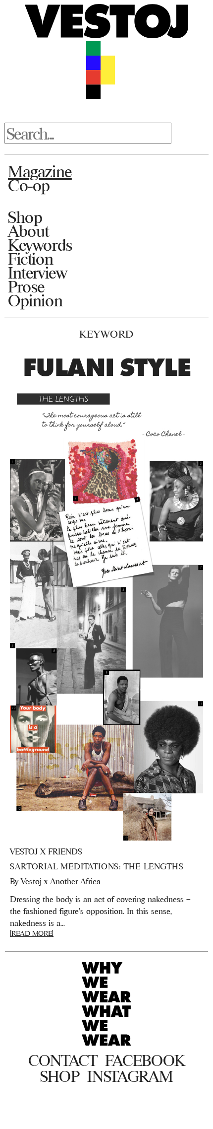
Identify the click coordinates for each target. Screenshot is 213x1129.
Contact (62, 1060)
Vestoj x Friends (46, 851)
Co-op (29, 185)
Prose (26, 286)
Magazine (40, 171)
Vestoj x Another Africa (61, 881)
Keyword (106, 334)
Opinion (35, 300)
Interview (37, 273)
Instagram (130, 1076)
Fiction (30, 259)
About (28, 231)
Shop (25, 217)
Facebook (145, 1060)
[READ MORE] (31, 933)
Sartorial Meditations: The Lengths (96, 866)
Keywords (40, 245)
